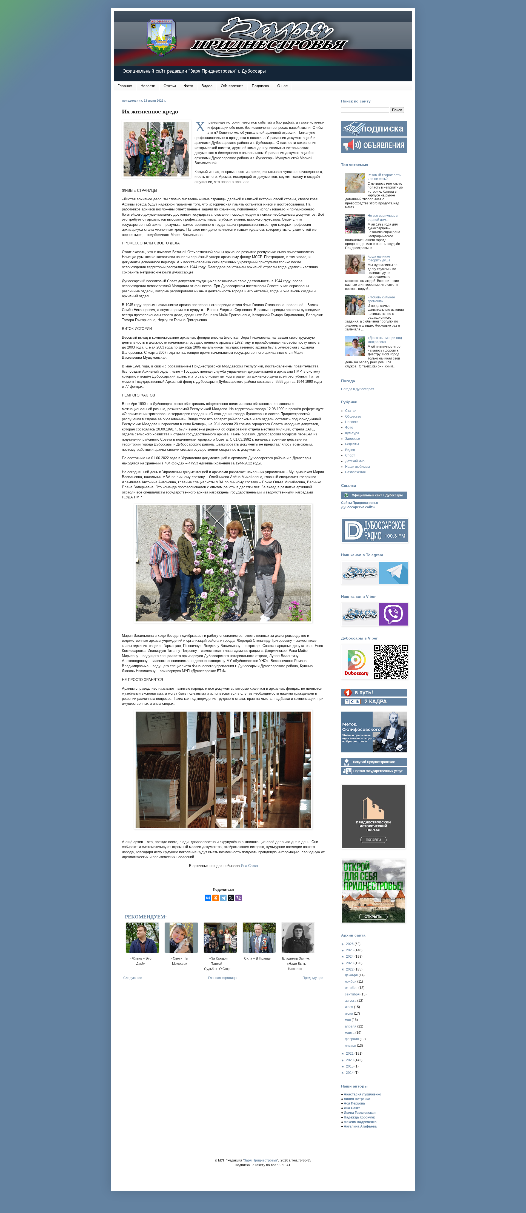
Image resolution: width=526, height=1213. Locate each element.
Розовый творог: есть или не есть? (384, 177)
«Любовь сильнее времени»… (381, 299)
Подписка (260, 86)
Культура (352, 433)
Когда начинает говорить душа (380, 258)
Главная (125, 86)
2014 (350, 1073)
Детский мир (355, 461)
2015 (350, 1066)
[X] (231, 898)
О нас (282, 86)
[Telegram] (223, 898)
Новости (148, 86)
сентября (353, 994)
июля (349, 1007)
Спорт (350, 455)
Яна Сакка (249, 866)
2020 (350, 1060)
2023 (350, 963)
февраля (352, 1039)
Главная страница (222, 978)
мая (348, 1020)
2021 (350, 1053)
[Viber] (238, 898)
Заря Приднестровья (260, 1160)
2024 (350, 956)
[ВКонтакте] (208, 898)
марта (350, 1033)
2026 (350, 944)
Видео (207, 86)
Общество (353, 416)
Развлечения (355, 472)
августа (351, 1001)
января (351, 1046)
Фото (188, 86)
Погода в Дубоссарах (357, 389)
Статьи (170, 86)
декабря (352, 975)
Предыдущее (312, 978)
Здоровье (352, 439)
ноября (351, 981)
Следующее (132, 978)
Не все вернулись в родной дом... (383, 217)
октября (351, 988)
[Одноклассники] (215, 898)
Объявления (232, 86)
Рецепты (352, 444)
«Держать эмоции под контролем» (385, 340)
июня (349, 1013)
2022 (350, 969)
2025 (350, 950)
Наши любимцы (357, 467)
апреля (351, 1026)
